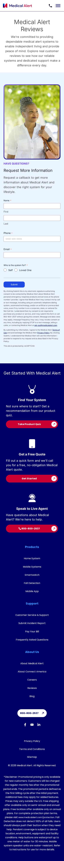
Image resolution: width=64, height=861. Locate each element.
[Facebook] (25, 725)
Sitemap (32, 757)
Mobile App (32, 591)
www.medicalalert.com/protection (36, 817)
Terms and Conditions (32, 749)
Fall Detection (32, 583)
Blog (32, 696)
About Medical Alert (32, 663)
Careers (32, 679)
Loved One (25, 270)
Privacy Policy (43, 333)
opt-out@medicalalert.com (45, 325)
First (6, 211)
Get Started (29, 478)
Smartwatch (32, 575)
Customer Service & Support (32, 615)
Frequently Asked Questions (32, 639)
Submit (14, 284)
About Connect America (32, 671)
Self (10, 270)
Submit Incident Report (32, 623)
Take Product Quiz (29, 424)
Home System (32, 558)
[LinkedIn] (38, 725)
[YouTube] (32, 725)
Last (6, 223)
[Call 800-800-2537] (50, 6)
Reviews (32, 688)
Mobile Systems (32, 566)
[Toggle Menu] (58, 5)
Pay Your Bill (32, 631)
